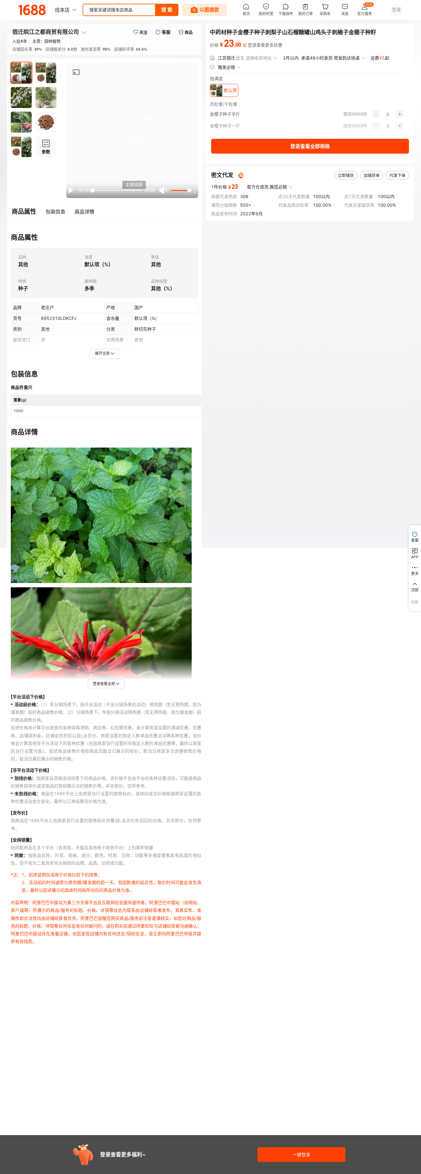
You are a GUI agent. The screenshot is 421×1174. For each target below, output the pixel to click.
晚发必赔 (226, 67)
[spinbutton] (387, 114)
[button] (134, 135)
